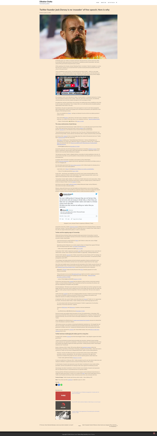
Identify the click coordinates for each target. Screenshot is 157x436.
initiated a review (92, 149)
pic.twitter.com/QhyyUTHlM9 (63, 277)
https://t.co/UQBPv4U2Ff (76, 143)
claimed (65, 136)
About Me (103, 2)
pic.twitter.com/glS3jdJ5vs (88, 169)
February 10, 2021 (77, 357)
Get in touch (111, 2)
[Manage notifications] (154, 433)
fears (83, 373)
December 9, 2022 (80, 311)
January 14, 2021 (78, 279)
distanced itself (61, 137)
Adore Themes (91, 434)
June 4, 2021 (75, 171)
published (70, 379)
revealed (71, 281)
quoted (74, 181)
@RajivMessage (86, 143)
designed (62, 129)
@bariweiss (64, 307)
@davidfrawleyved (61, 144)
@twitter (66, 117)
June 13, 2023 (80, 121)
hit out (85, 299)
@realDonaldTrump (76, 274)
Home (97, 2)
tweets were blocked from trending (82, 320)
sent (79, 251)
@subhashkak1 (93, 143)
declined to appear (86, 347)
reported (68, 255)
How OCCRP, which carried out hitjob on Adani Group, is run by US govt (86, 402)
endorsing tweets (73, 184)
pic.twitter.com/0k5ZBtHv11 (79, 246)
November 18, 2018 (74, 146)
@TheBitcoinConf (74, 169)
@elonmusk (72, 307)
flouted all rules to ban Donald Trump (66, 267)
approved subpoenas (64, 161)
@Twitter (64, 269)
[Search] (116, 2)
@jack (69, 113)
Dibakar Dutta (46, 1)
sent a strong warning (76, 165)
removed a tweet (74, 226)
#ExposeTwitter (91, 275)
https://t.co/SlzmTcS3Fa (94, 119)
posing (81, 128)
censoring (71, 329)
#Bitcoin (80, 169)
